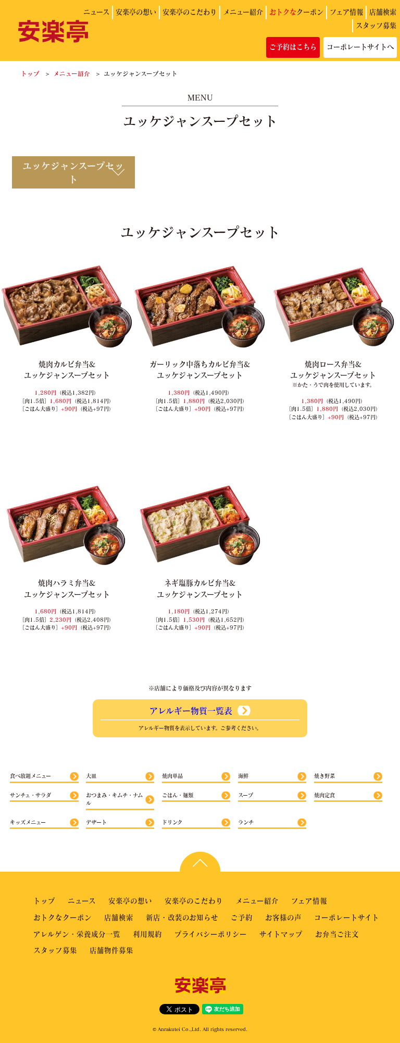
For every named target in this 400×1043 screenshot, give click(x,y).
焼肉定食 (324, 795)
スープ (245, 795)
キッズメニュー (28, 822)
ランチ (246, 822)
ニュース (96, 12)
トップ (30, 73)
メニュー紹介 (243, 12)
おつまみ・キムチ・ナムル (114, 799)
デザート (96, 822)
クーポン (296, 12)
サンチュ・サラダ (30, 795)
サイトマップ (281, 933)
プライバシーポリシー (210, 933)
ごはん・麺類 (177, 795)
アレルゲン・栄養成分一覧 (76, 933)
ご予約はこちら (293, 47)
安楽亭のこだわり (189, 12)
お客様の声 (283, 917)
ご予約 (242, 917)
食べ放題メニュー (30, 776)
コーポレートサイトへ (360, 47)
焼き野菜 (324, 776)
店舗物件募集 (111, 950)
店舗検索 (382, 12)
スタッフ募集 (376, 25)
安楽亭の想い (136, 12)
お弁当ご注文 (337, 933)
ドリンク (172, 822)
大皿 (91, 776)
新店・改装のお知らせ (182, 917)
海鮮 (243, 776)
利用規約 (147, 933)
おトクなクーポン (62, 917)
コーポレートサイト (346, 917)
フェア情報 (346, 12)
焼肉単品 (172, 776)
